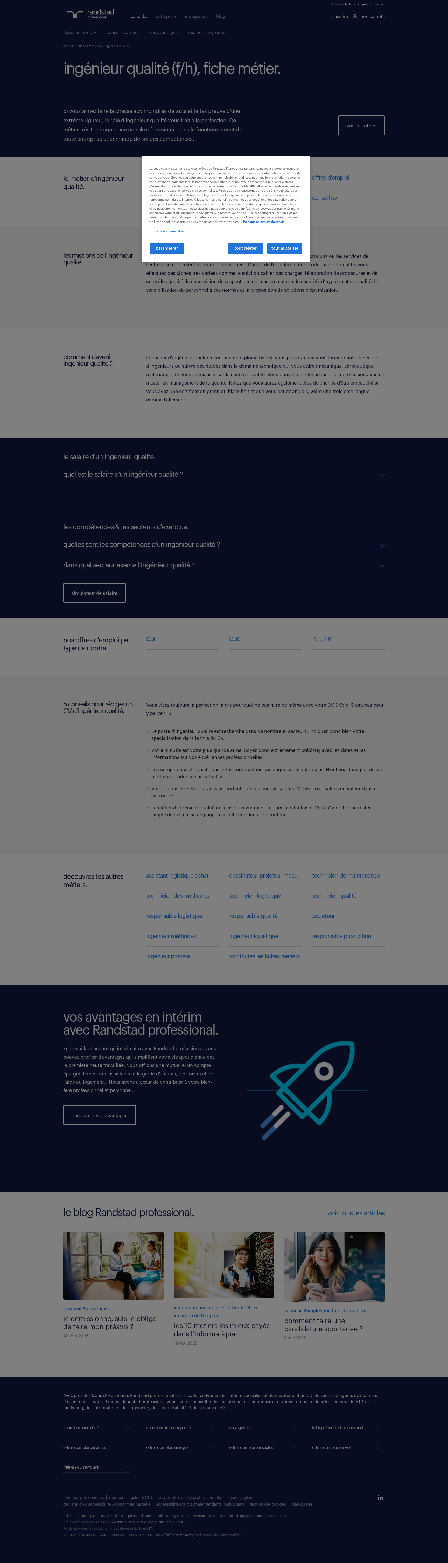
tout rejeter (246, 248)
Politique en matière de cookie (263, 221)
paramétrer (167, 248)
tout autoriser (284, 248)
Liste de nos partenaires (168, 231)
